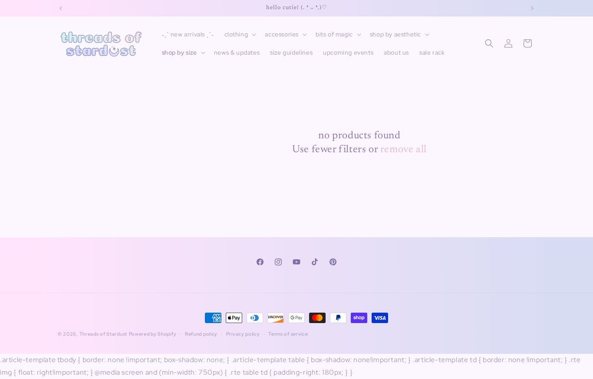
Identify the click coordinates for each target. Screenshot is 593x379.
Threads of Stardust (103, 334)
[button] (239, 34)
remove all (403, 149)
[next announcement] (532, 8)
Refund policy (201, 334)
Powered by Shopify (153, 334)
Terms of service (288, 334)
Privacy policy (243, 334)
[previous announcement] (60, 8)
